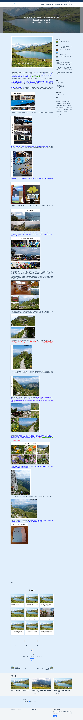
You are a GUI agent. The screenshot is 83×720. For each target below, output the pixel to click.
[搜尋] (71, 1)
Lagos (59, 107)
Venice (57, 116)
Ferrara (65, 103)
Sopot (68, 113)
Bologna (62, 101)
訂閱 (55, 716)
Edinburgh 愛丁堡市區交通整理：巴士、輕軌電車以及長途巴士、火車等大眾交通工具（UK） (66, 46)
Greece (65, 105)
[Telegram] (48, 645)
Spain (70, 113)
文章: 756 (32, 660)
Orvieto (65, 109)
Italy (69, 105)
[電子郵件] (67, 1)
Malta (68, 107)
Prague (69, 111)
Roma (61, 113)
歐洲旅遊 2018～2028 (49, 4)
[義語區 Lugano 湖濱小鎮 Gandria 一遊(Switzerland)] (20, 683)
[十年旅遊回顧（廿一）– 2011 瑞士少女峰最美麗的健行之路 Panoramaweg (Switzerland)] (41, 683)
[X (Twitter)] (26, 645)
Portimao (59, 111)
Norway (61, 109)
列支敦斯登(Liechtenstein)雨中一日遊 (17, 604)
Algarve (60, 99)
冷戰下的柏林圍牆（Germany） (65, 56)
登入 (29, 701)
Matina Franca (57, 109)
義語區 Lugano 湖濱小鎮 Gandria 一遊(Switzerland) (20, 690)
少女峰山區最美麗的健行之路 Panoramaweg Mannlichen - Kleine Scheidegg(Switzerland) (17, 632)
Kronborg (57, 107)
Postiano (67, 111)
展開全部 (57, 82)
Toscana (62, 115)
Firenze (68, 103)
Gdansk (61, 105)
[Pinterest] (69, 1)
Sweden (58, 115)
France (58, 105)
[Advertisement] (32, 551)
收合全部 (61, 82)
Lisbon (61, 107)
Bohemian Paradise (58, 101)
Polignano (57, 111)
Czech (68, 101)
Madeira (64, 107)
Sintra (66, 113)
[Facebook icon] (31, 658)
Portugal (63, 111)
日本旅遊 (65, 4)
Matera (71, 107)
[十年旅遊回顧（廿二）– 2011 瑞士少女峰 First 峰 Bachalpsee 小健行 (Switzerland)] (62, 683)
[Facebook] (16, 645)
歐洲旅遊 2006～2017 (58, 4)
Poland (70, 109)
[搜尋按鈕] (71, 77)
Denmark (58, 103)
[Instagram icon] (33, 658)
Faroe (62, 103)
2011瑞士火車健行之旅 (46, 22)
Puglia (56, 113)
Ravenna (59, 113)
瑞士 (50, 22)
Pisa (67, 109)
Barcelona (69, 99)
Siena (64, 113)
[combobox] (63, 77)
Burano (65, 101)
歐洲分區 (42, 4)
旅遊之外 (70, 4)
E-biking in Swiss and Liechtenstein (32, 604)
